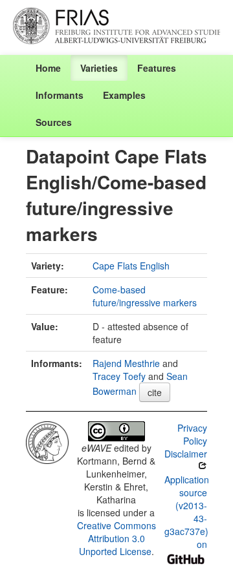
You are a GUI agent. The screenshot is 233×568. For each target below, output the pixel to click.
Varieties (99, 67)
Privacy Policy (192, 434)
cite (155, 392)
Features (156, 67)
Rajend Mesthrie (126, 363)
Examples (124, 95)
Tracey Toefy (119, 376)
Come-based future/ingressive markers (145, 296)
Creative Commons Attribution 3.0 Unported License (116, 538)
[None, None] (47, 440)
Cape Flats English (131, 265)
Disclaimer (185, 453)
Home (48, 67)
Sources (54, 122)
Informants (59, 95)
